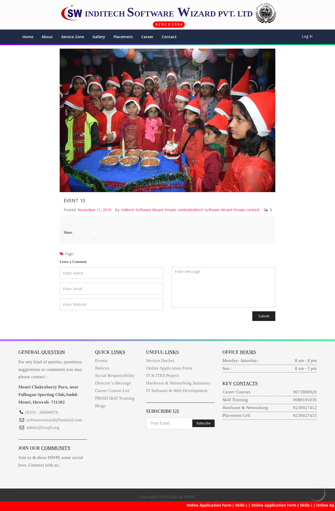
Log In (307, 36)
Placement (123, 36)
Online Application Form (169, 368)
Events (101, 360)
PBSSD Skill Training (115, 398)
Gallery (98, 36)
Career (147, 36)
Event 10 (74, 200)
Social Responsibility (115, 375)
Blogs (100, 405)
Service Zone (72, 36)
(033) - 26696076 (41, 412)
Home (28, 36)
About (47, 36)
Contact (169, 36)
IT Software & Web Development (177, 390)
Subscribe (203, 423)
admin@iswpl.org (42, 427)
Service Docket (160, 360)
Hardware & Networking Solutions (178, 383)
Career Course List (112, 390)
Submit (263, 316)
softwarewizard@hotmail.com (54, 419)
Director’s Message (113, 383)
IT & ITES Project (162, 375)
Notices (102, 368)
